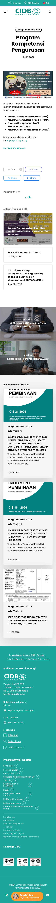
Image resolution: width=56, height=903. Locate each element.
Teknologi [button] (8, 780)
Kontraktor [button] (8, 766)
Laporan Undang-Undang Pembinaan (21, 836)
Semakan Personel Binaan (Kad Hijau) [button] (18, 808)
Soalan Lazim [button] (15, 655)
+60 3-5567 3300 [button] (16, 722)
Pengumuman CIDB (28, 29)
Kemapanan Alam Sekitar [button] (12, 795)
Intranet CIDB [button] (29, 655)
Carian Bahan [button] (14, 741)
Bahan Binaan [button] (9, 773)
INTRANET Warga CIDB (13, 823)
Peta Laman (9, 817)
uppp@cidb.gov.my (17, 140)
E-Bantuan (9, 729)
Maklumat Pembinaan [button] (13, 799)
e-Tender (8, 827)
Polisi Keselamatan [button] (15, 659)
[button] (5, 11)
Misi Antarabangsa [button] (12, 803)
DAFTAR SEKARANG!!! (14, 148)
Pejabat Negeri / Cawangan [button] (21, 710)
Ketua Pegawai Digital (13, 833)
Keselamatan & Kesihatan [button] (10, 785)
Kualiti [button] (6, 790)
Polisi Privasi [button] (31, 659)
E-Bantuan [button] (13, 735)
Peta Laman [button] (43, 659)
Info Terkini (14, 431)
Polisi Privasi (8, 820)
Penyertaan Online (12, 830)
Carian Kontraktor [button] (16, 747)
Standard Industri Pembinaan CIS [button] (19, 777)
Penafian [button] (41, 655)
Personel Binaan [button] (10, 770)
